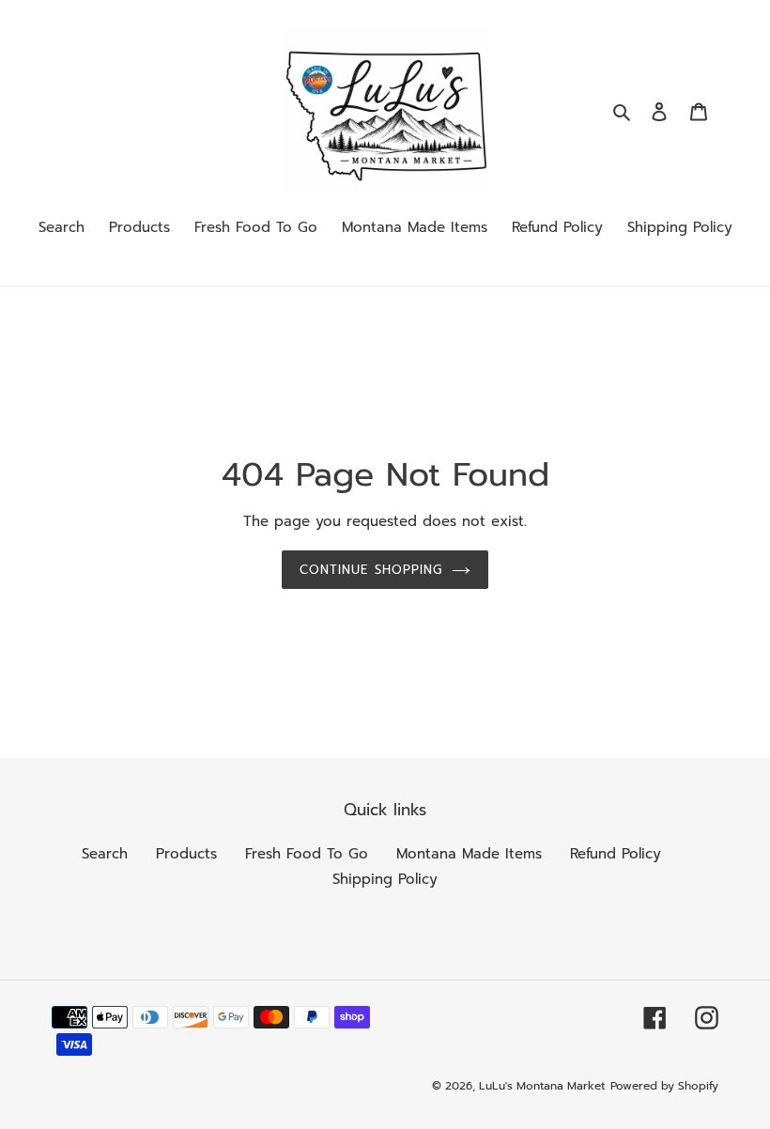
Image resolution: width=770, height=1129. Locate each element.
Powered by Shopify (664, 1085)
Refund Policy (615, 853)
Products (186, 853)
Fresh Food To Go (306, 853)
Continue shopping (371, 570)
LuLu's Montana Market (542, 1085)
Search (105, 853)
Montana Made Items (469, 853)
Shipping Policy (385, 879)
